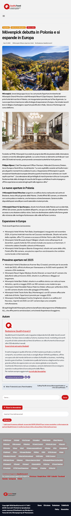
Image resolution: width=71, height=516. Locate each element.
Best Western (58, 440)
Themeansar (28, 513)
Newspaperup (17, 513)
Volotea (35, 468)
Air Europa (26, 440)
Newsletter (65, 509)
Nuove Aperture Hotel (27, 43)
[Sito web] (28, 377)
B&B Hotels (47, 440)
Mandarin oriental (10, 456)
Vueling (43, 468)
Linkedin (54, 476)
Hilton (37, 452)
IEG (44, 452)
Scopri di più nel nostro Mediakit (17, 346)
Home (40, 505)
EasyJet (62, 444)
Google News (42, 476)
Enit (22, 448)
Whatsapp (33, 476)
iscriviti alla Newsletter (37, 371)
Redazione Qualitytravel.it (18, 331)
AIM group (7, 440)
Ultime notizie (31, 27)
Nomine (20, 460)
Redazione (56, 505)
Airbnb (17, 440)
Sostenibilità (36, 464)
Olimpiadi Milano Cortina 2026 (53, 460)
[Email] (25, 377)
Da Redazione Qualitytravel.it (43, 43)
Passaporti (7, 464)
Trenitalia (7, 468)
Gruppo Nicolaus (26, 452)
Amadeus (36, 440)
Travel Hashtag (57, 464)
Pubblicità (65, 505)
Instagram (12, 479)
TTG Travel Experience (21, 468)
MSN (49, 476)
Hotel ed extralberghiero (18, 27)
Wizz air (52, 468)
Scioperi (26, 464)
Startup (47, 464)
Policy (57, 509)
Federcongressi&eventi (35, 448)
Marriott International (26, 456)
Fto (55, 448)
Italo (61, 452)
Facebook (61, 476)
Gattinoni (7, 452)
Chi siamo (47, 505)
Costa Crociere (38, 444)
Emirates (7, 448)
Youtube (5, 479)
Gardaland (64, 448)
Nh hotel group (9, 460)
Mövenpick (16, 43)
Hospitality (6, 27)
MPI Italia (40, 456)
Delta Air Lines (51, 444)
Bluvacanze (17, 444)
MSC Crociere (51, 456)
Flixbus (48, 448)
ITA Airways (52, 452)
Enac (15, 448)
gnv (15, 452)
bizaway (6, 444)
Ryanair (17, 464)
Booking (27, 444)
